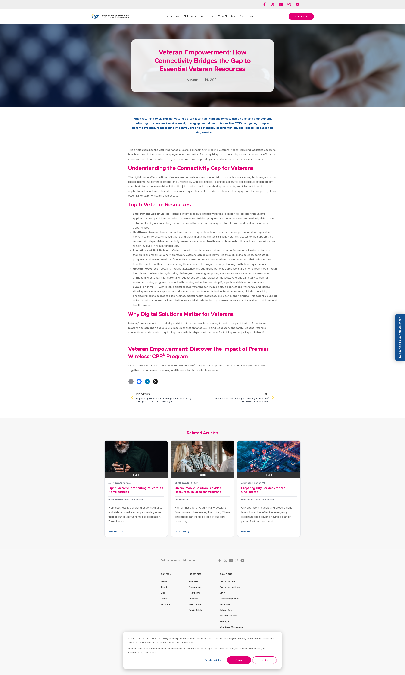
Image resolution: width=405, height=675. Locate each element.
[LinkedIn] (147, 381)
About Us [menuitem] (207, 16)
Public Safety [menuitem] (195, 610)
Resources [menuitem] (246, 16)
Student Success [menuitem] (228, 616)
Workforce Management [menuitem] (232, 627)
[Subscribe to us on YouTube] (297, 4)
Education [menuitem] (194, 581)
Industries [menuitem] (172, 16)
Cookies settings (214, 660)
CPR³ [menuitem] (222, 593)
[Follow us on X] (273, 4)
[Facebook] (139, 381)
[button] (400, 337)
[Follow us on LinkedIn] (281, 4)
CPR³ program (197, 365)
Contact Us (301, 16)
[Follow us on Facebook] (264, 4)
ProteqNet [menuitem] (225, 604)
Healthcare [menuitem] (194, 593)
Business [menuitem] (193, 599)
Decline (264, 660)
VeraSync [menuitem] (224, 621)
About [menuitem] (164, 587)
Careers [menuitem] (165, 599)
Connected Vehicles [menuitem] (230, 587)
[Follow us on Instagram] (289, 4)
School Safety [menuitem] (227, 610)
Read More (114, 532)
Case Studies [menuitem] (226, 16)
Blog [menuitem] (163, 593)
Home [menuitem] (164, 581)
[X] (155, 381)
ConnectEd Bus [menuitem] (227, 581)
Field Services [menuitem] (196, 604)
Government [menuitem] (195, 587)
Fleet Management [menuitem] (229, 599)
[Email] (131, 381)
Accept (239, 660)
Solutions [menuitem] (190, 16)
